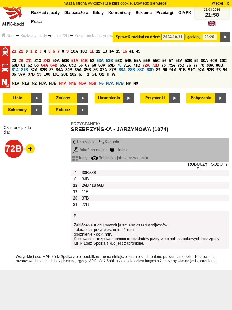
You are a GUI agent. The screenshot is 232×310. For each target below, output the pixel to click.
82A (34, 70)
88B (131, 70)
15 (118, 51)
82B (43, 70)
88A (122, 70)
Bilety (98, 12)
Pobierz (63, 109)
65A (63, 65)
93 (218, 70)
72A (146, 65)
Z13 (37, 60)
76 (189, 65)
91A (172, 70)
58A (179, 60)
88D (150, 70)
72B (155, 65)
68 (94, 65)
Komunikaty (119, 12)
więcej (217, 3)
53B (109, 60)
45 (138, 51)
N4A (62, 83)
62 (30, 65)
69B (111, 65)
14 (111, 51)
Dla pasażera (76, 12)
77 (195, 65)
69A (101, 65)
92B (210, 70)
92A (201, 70)
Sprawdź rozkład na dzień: (138, 37)
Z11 (29, 60)
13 (105, 51)
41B (92, 185)
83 (51, 70)
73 (163, 65)
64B (53, 65)
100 (47, 74)
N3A (43, 83)
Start (10, 35)
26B (85, 185)
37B (85, 198)
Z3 (14, 60)
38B (85, 172)
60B (213, 60)
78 (202, 65)
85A (78, 70)
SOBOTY (219, 164)
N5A (82, 83)
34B (85, 179)
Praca (36, 21)
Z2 (21, 51)
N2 (34, 83)
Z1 (14, 51)
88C (140, 70)
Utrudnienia (109, 98)
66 (81, 65)
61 (23, 65)
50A (56, 60)
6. (80, 74)
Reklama (144, 12)
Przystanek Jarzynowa (94, 35)
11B (85, 192)
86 (95, 70)
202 (73, 74)
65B (72, 65)
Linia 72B (61, 35)
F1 (87, 74)
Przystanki (155, 98)
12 (98, 51)
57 (171, 60)
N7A (110, 83)
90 (165, 70)
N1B (25, 83)
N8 (128, 83)
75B (180, 65)
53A (100, 60)
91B (182, 70)
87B (112, 70)
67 (87, 65)
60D (15, 65)
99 (39, 74)
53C (118, 60)
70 (119, 65)
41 (131, 51)
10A (74, 51)
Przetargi (164, 12)
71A (127, 65)
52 (92, 60)
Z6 (21, 60)
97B (31, 74)
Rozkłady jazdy (33, 35)
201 (64, 74)
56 (164, 60)
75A (171, 65)
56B (100, 185)
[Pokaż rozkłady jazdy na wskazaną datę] (225, 37)
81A (15, 70)
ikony (83, 158)
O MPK (184, 12)
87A (103, 70)
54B (128, 60)
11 (92, 51)
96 (14, 74)
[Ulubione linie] (28, 148)
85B (87, 70)
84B (68, 70)
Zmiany (63, 98)
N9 (135, 83)
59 (196, 60)
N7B (120, 83)
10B (83, 51)
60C (223, 60)
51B (84, 60)
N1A (15, 83)
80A (210, 65)
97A (21, 74)
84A (59, 70)
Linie (17, 98)
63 (36, 65)
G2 (101, 74)
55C (156, 60)
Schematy (17, 109)
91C (191, 70)
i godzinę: (193, 37)
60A (204, 60)
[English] (212, 25)
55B (146, 60)
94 (225, 70)
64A (44, 65)
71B (136, 65)
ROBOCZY (198, 164)
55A (137, 60)
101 (56, 74)
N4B (72, 83)
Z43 (47, 60)
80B (219, 65)
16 (125, 51)
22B (85, 204)
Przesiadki (86, 142)
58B (188, 60)
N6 (101, 83)
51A (74, 60)
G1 (94, 74)
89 (158, 70)
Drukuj (121, 149)
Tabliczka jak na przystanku (123, 158)
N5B (92, 83)
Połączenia (201, 98)
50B (65, 60)
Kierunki (112, 142)
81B (24, 70)
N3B (52, 83)
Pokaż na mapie (92, 149)
